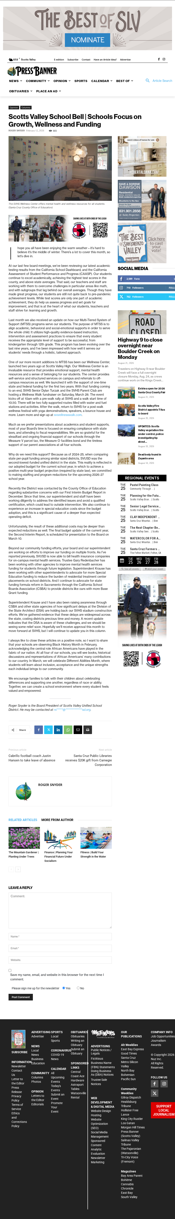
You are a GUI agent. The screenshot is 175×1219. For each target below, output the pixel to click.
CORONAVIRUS (61, 1050)
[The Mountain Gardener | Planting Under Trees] (24, 838)
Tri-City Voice (129, 1157)
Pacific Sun (128, 1079)
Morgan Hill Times (133, 1127)
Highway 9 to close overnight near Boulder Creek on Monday (140, 348)
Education (38, 1063)
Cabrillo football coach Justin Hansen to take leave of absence (32, 758)
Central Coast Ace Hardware (77, 1076)
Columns (26, 107)
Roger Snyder (17, 130)
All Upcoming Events (57, 1077)
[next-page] (18, 869)
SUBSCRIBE (20, 1052)
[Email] (78, 730)
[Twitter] (48, 730)
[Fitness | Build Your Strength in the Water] (96, 838)
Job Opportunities (163, 1036)
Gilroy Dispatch (131, 1097)
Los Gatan (128, 1123)
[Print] (87, 730)
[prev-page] (11, 869)
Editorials (37, 1104)
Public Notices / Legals (101, 1051)
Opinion (14, 107)
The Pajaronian (131, 1148)
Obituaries (78, 1036)
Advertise (37, 1036)
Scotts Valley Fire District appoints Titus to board (151, 409)
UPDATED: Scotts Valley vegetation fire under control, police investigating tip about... (151, 434)
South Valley (129, 1197)
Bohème (126, 1180)
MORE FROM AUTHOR (57, 820)
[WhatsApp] (68, 730)
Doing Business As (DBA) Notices (102, 1072)
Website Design (101, 1111)
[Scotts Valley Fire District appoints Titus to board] (126, 410)
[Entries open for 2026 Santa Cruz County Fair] (126, 393)
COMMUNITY (40, 1073)
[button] (157, 81)
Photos (36, 1081)
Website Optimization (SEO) (99, 1124)
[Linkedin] (58, 730)
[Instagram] (163, 59)
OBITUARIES (79, 1032)
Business (37, 1059)
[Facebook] (158, 59)
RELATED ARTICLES (23, 820)
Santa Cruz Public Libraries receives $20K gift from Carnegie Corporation (88, 760)
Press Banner (130, 1131)
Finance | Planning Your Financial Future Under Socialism (58, 856)
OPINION (37, 1091)
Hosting (96, 1115)
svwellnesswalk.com (68, 415)
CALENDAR (58, 1069)
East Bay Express (132, 1049)
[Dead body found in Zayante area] (126, 459)
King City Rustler (132, 1119)
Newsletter (19, 1066)
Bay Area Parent (132, 1175)
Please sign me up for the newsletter (35, 988)
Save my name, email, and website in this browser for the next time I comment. (57, 977)
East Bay (127, 1192)
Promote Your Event (57, 1107)
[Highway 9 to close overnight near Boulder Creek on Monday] (142, 322)
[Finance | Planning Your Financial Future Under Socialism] (60, 838)
